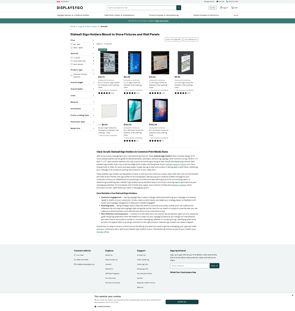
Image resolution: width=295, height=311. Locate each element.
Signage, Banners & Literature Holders (73, 15)
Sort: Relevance (190, 39)
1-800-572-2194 (233, 1)
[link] (70, 7)
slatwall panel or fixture (176, 164)
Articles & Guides (112, 283)
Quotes (212, 8)
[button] (128, 306)
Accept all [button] (182, 302)
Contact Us (141, 255)
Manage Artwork (209, 1)
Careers (108, 264)
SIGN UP (214, 266)
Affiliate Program (112, 273)
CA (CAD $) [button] (64, 1)
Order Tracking (143, 260)
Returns (140, 287)
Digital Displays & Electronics (206, 15)
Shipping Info (142, 269)
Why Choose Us (111, 260)
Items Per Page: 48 (173, 39)
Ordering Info (142, 264)
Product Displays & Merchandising (164, 15)
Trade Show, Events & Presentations (119, 15)
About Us (109, 255)
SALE (236, 15)
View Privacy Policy (112, 302)
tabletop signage (178, 185)
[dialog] (147, 302)
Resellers (109, 269)
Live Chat (221, 1)
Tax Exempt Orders (144, 273)
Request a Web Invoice (146, 283)
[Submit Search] (178, 7)
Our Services (110, 278)
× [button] (292, 295)
